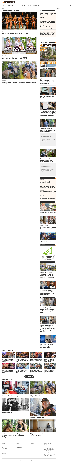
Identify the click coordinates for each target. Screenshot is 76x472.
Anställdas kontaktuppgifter (49, 450)
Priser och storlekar (19, 444)
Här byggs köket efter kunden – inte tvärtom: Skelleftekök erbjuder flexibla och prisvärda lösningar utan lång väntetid (48, 113)
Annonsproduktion (19, 447)
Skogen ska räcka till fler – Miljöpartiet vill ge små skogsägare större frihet (47, 160)
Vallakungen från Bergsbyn (37, 417)
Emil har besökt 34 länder (46, 242)
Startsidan (4, 443)
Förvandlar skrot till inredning (10, 396)
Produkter (17, 443)
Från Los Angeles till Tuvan (9, 412)
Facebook (32, 443)
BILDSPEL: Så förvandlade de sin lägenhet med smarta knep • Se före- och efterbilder (48, 227)
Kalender (3, 450)
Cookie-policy (31, 460)
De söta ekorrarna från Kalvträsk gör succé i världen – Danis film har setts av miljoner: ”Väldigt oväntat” (13, 435)
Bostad (29, 5)
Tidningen (60, 2)
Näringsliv (16, 5)
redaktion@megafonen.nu (50, 448)
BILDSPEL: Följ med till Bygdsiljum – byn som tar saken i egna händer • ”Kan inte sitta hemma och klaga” (47, 275)
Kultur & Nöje (10, 5)
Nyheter (4, 5)
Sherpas (40, 460)
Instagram (32, 444)
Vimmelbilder (36, 5)
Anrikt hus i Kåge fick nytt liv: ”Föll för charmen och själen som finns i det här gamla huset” (47, 310)
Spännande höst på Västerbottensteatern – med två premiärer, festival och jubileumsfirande (47, 81)
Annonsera (55, 2)
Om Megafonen (65, 2)
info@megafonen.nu (50, 449)
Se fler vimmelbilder (29, 376)
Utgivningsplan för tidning (20, 446)
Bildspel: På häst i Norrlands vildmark (40, 396)
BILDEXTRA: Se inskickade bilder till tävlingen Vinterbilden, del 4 (46, 346)
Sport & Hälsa (23, 5)
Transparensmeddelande (45, 142)
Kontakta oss (71, 2)
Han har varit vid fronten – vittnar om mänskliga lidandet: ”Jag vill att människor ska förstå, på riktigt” (48, 292)
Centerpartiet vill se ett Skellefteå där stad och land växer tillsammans (47, 130)
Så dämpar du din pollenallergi (48, 212)
